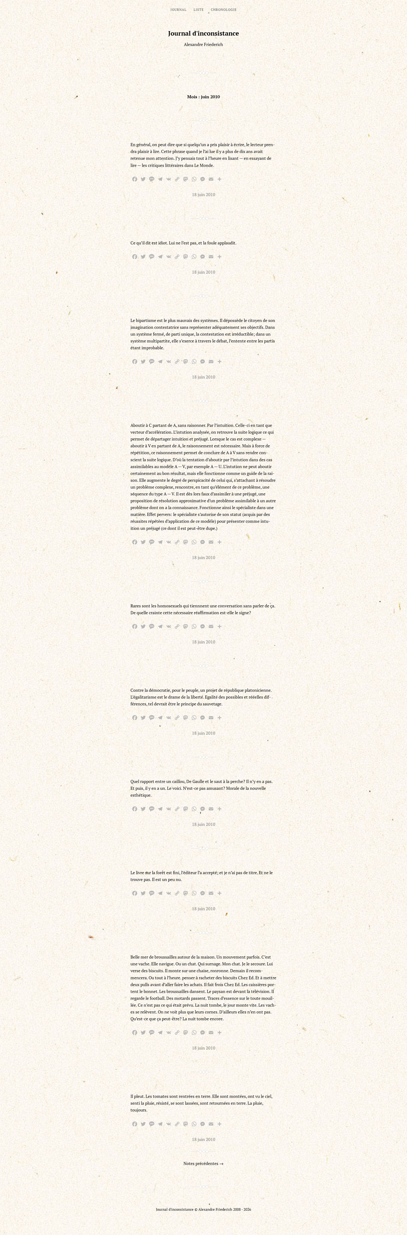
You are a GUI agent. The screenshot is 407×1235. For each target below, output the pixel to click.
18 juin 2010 (203, 194)
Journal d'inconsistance (203, 33)
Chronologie (224, 9)
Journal (179, 9)
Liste (199, 9)
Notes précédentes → (203, 1163)
